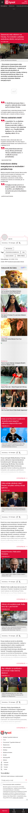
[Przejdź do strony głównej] (10, 2)
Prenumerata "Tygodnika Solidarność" (12, 742)
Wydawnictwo (6, 745)
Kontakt (5, 755)
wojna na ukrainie (10, 256)
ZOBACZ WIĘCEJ (21, 256)
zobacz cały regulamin (18, 798)
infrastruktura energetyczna (12, 252)
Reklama (5, 760)
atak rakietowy (9, 248)
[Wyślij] (26, 780)
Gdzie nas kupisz (7, 747)
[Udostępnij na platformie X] (19, 243)
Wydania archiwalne (7, 752)
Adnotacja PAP (6, 757)
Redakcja (5, 750)
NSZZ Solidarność (24, 2)
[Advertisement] (14, 20)
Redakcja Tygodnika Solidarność (10, 737)
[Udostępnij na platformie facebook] (17, 243)
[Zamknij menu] (2, 2)
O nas (4, 740)
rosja (23, 252)
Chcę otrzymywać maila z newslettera (12, 784)
